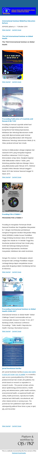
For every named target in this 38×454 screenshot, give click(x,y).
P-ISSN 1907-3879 (29, 372)
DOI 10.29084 (20, 374)
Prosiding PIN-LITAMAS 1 (11, 214)
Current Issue (16, 30)
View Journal (6, 30)
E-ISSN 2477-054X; (8, 374)
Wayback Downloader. (19, 453)
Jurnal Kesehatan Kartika (11, 368)
